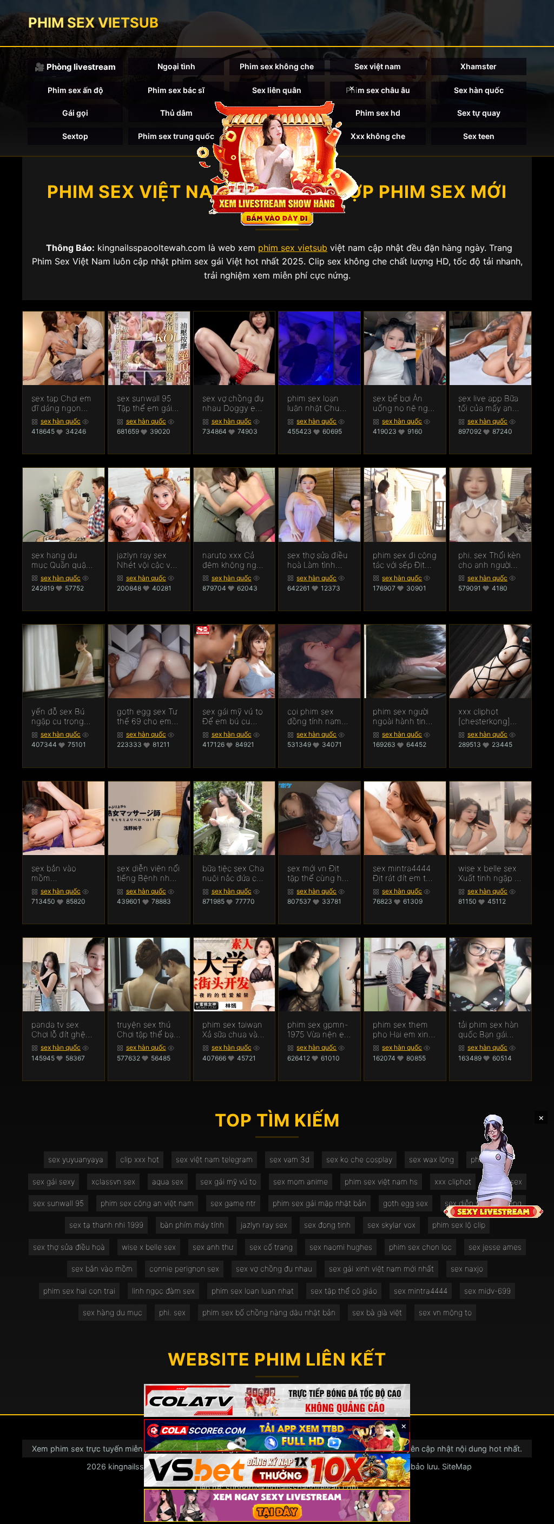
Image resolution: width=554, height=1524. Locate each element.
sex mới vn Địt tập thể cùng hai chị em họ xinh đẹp (317, 873)
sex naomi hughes (340, 1246)
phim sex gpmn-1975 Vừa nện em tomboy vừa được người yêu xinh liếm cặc (319, 1029)
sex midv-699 (487, 1290)
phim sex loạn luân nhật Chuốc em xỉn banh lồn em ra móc (318, 403)
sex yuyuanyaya (75, 1159)
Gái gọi (75, 112)
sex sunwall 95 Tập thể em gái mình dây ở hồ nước (144, 403)
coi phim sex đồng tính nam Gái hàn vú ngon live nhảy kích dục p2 (317, 716)
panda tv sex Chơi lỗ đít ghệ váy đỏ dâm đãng (58, 1029)
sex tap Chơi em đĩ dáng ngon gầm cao (61, 403)
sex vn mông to (445, 1312)
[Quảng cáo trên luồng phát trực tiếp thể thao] (277, 1505)
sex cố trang (271, 1246)
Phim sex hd (377, 112)
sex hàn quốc (61, 421)
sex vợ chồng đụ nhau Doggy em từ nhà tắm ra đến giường (233, 403)
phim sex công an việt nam (147, 1203)
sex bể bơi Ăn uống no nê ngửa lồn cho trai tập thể (405, 403)
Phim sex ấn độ (75, 90)
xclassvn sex (113, 1181)
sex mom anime (300, 1181)
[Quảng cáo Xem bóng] (277, 1400)
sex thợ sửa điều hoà (69, 1246)
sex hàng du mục (112, 1312)
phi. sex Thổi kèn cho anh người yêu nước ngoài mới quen (489, 560)
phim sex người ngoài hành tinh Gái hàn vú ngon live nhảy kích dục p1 (403, 716)
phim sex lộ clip (458, 1224)
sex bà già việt (377, 1312)
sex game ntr (233, 1203)
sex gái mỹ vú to (228, 1181)
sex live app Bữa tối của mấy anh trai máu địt (488, 403)
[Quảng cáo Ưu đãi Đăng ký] (277, 1435)
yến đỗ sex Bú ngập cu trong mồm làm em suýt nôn (58, 716)
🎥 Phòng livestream (75, 67)
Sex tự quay (478, 112)
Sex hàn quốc (479, 90)
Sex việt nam (377, 66)
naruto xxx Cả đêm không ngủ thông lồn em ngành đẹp (231, 560)
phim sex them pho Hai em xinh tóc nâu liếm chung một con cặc (403, 1029)
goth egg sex (405, 1203)
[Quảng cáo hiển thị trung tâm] (277, 162)
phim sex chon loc (420, 1246)
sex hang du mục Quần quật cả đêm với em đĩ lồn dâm (63, 560)
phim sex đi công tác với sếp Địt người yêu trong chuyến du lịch (405, 560)
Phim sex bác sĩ (176, 90)
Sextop (75, 136)
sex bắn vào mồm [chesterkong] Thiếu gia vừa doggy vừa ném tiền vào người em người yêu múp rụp (60, 873)
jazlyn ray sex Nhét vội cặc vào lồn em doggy (148, 560)
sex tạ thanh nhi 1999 (106, 1224)
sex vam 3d (289, 1159)
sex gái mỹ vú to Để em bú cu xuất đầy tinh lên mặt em (233, 716)
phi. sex (172, 1312)
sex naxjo (467, 1268)
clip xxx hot (139, 1159)
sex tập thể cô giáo (344, 1290)
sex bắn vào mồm (102, 1268)
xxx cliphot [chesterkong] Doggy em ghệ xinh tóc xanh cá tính (488, 716)
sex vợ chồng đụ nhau (274, 1268)
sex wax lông (431, 1159)
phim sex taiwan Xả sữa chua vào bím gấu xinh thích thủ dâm (232, 1029)
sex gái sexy (53, 1181)
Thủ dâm (176, 112)
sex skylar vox (391, 1224)
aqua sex (167, 1181)
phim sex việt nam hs (381, 1181)
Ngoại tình (176, 66)
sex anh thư (213, 1246)
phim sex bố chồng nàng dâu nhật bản (268, 1312)
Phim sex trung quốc (176, 136)
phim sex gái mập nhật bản (319, 1203)
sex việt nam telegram (214, 1159)
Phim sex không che (277, 66)
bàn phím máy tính (192, 1224)
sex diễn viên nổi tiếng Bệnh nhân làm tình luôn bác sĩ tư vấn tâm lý (148, 873)
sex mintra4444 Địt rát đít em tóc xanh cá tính (404, 873)
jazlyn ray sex (264, 1224)
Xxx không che (378, 136)
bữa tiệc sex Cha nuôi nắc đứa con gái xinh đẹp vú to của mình (234, 873)
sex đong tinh (327, 1224)
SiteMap (457, 1466)
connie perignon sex (184, 1268)
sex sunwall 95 (58, 1203)
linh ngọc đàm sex (163, 1290)
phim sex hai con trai (79, 1290)
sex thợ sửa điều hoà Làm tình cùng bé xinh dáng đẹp (317, 560)
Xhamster (478, 66)
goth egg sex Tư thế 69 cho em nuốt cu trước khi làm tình (148, 716)
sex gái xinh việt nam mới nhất (381, 1268)
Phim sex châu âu (378, 90)
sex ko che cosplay (359, 1159)
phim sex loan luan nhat (253, 1290)
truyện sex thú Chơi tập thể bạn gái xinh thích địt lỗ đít (148, 1029)
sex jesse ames (495, 1246)
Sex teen (478, 136)
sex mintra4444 (420, 1290)
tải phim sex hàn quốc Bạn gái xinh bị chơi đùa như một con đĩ (488, 1029)
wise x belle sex (149, 1246)
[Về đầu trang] (530, 1511)
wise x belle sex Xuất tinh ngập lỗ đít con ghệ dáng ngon (490, 873)
